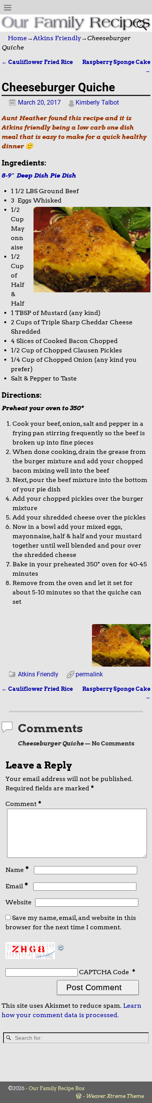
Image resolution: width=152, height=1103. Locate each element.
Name (17, 870)
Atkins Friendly (57, 38)
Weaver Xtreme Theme (115, 1096)
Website (18, 902)
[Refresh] (61, 946)
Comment (23, 804)
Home (17, 38)
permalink (89, 674)
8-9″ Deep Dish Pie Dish (40, 175)
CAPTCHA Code (104, 972)
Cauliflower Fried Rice (37, 62)
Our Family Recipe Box (57, 1088)
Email (16, 886)
